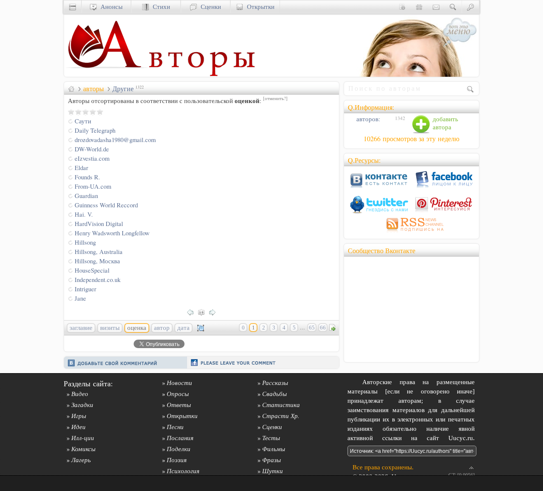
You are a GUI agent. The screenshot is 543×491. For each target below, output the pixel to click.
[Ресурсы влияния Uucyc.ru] (71, 88)
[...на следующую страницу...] (214, 311)
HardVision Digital (99, 224)
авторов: (367, 119)
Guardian (86, 196)
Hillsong (85, 242)
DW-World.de (92, 149)
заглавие (81, 327)
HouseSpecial (92, 270)
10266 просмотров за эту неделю (411, 138)
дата (183, 327)
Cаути (83, 121)
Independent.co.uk (97, 280)
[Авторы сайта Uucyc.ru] (202, 74)
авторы (93, 88)
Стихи (159, 7)
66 (323, 327)
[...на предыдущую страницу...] (192, 311)
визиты (110, 327)
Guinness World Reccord (106, 205)
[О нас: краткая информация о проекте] (402, 7)
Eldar (81, 168)
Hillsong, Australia (99, 252)
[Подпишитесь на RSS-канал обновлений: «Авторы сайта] (411, 233)
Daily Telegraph (95, 130)
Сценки (209, 7)
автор (162, 327)
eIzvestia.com (92, 158)
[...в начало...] (203, 311)
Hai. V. (84, 214)
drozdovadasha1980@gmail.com (115, 140)
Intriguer (85, 289)
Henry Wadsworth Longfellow (112, 233)
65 (312, 327)
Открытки (258, 7)
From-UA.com (93, 186)
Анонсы (110, 7)
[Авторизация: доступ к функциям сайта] (470, 7)
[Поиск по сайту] (453, 7)
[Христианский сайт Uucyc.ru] (106, 74)
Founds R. (87, 177)
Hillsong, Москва (97, 261)
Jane (80, 298)
